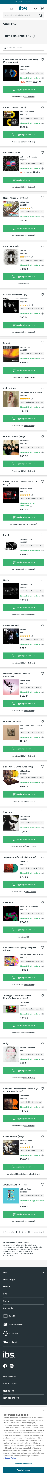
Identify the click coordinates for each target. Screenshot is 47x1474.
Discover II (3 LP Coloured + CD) (18, 767)
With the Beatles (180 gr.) (15, 294)
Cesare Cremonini (29, 157)
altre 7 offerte (29, 142)
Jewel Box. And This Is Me (15, 1185)
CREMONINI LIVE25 (11, 152)
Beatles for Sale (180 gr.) (15, 436)
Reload (6, 343)
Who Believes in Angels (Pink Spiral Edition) (19, 949)
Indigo (6, 1043)
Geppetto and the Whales (33, 726)
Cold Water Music (11, 625)
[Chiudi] (44, 1410)
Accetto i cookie (23, 1470)
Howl (24, 630)
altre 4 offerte (29, 663)
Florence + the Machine (32, 392)
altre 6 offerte (29, 97)
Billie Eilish (26, 66)
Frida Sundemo (28, 1048)
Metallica (26, 250)
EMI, (21, 69)
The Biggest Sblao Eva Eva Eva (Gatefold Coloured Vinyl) (17, 996)
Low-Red (25, 1002)
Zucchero (26, 771)
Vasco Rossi (27, 488)
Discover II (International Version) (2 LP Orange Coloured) (20, 1090)
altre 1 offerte (29, 377)
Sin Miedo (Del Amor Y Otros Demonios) (16, 675)
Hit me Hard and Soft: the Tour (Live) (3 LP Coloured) (20, 61)
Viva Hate (7, 812)
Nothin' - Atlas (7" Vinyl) (14, 107)
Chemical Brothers (30, 907)
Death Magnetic (11, 246)
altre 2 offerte (31, 892)
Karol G (25, 861)
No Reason (8, 902)
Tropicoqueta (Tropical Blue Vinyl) (19, 857)
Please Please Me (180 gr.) (15, 198)
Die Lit (6, 535)
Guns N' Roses (28, 112)
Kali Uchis (26, 680)
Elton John (26, 954)
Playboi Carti (27, 539)
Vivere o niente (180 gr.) (14, 1136)
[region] (23, 1440)
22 (29, 1232)
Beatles (25, 202)
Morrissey (26, 816)
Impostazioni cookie (23, 1463)
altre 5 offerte (29, 187)
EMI (21, 632)
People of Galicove (12, 721)
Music (6, 580)
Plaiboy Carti (27, 584)
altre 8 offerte (29, 235)
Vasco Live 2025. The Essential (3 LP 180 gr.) (20, 483)
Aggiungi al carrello (25, 89)
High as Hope (9, 388)
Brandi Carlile (37, 954)
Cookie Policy (10, 1458)
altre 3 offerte (29, 471)
